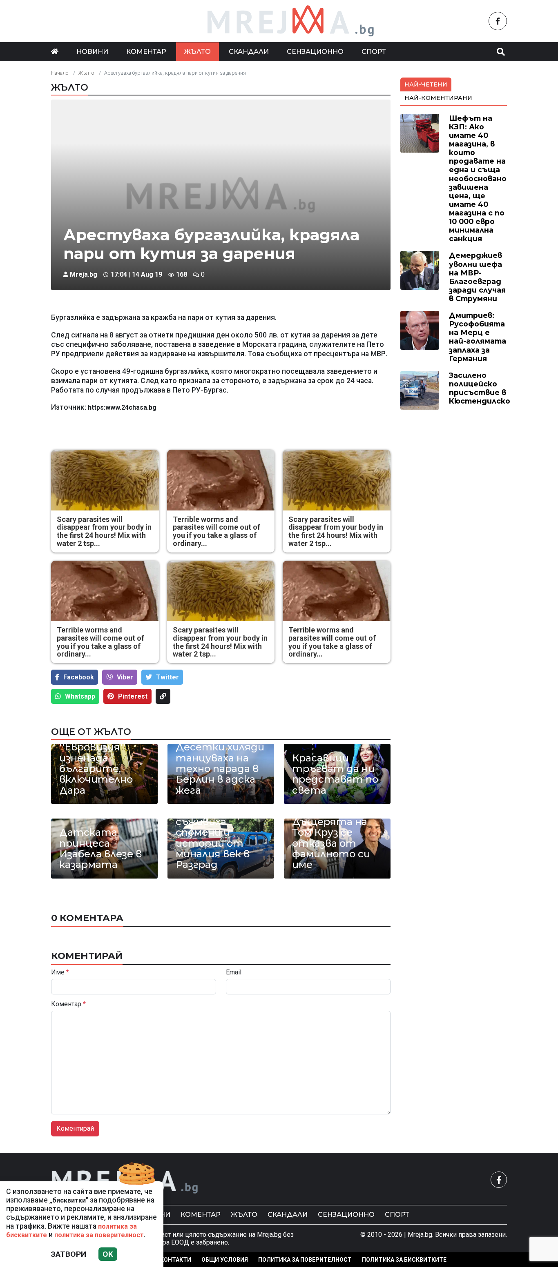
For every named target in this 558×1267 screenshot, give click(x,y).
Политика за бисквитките (404, 1259)
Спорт (374, 51)
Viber (125, 677)
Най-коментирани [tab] (438, 98)
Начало (59, 73)
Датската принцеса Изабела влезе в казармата (100, 848)
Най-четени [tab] (425, 84)
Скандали (249, 51)
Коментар (146, 51)
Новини (92, 51)
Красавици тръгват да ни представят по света (335, 774)
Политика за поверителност (305, 1259)
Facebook (78, 677)
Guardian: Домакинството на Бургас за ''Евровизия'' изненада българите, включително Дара (104, 753)
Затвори (68, 1254)
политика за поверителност (99, 1235)
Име (60, 972)
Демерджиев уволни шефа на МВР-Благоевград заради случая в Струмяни (477, 277)
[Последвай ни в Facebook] (498, 21)
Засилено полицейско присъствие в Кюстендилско (479, 388)
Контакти (175, 1259)
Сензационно (315, 51)
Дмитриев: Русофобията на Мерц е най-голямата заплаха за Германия (477, 337)
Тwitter (167, 677)
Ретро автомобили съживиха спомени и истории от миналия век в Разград (213, 832)
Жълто (197, 51)
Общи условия (224, 1259)
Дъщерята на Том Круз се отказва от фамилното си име (331, 843)
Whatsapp (80, 696)
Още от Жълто (91, 731)
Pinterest (132, 696)
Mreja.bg (83, 274)
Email (233, 972)
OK (108, 1254)
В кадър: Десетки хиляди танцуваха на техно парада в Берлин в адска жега (220, 763)
